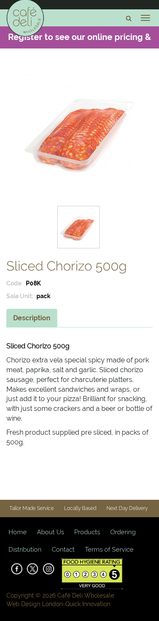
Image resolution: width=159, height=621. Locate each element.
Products (87, 532)
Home (17, 532)
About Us (50, 532)
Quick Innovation (87, 604)
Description (31, 318)
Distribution (25, 549)
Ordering (123, 532)
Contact (63, 549)
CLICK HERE (110, 58)
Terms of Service (109, 549)
